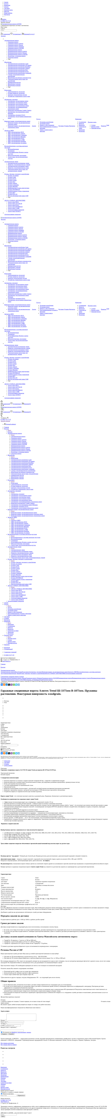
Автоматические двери (18, 550)
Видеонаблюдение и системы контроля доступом (25, 537)
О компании (4, 1068)
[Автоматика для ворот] (18, 98)
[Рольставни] (18, 88)
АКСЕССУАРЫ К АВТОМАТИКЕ (21, 588)
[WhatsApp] (14, 685)
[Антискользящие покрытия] (18, 213)
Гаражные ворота (6, 678)
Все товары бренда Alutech (9, 1044)
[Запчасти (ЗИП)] (18, 129)
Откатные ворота (47, 679)
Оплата (3, 1079)
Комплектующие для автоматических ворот (24, 512)
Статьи (3, 1086)
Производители (5, 1089)
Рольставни (14, 483)
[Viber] (11, 685)
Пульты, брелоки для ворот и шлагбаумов (23, 562)
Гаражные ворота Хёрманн (34, 678)
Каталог (10, 432)
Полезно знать (12, 638)
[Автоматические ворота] (18, 39)
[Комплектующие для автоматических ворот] (18, 119)
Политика (4, 1075)
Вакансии (4, 1072)
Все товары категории (7, 1043)
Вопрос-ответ (5, 1087)
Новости (3, 1070)
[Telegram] (19, 685)
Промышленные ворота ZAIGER (15, 679)
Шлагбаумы (14, 458)
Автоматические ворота (18, 436)
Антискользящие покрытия (74, 673)
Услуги (10, 607)
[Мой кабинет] (2, 401)
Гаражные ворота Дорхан (18, 678)
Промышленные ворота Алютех (81, 678)
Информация (4, 1076)
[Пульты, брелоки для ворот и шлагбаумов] (18, 172)
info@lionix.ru (6, 661)
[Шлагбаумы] (18, 60)
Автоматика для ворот (17, 494)
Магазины (4, 1073)
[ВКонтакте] (2, 685)
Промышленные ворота (65, 678)
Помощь (3, 1078)
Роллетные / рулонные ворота (33, 679)
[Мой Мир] (7, 685)
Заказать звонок (5, 421)
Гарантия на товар (6, 1082)
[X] (9, 685)
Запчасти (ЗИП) (15, 520)
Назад (9, 430)
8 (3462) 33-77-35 (6, 21)
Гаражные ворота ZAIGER (50, 678)
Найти (3, 1116)
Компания (11, 624)
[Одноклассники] (4, 685)
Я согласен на (17, 1032)
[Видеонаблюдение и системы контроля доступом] (18, 144)
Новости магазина (8, 1094)
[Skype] (16, 685)
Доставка (3, 1081)
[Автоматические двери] (18, 160)
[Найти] (1, 32)
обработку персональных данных (21, 1032)
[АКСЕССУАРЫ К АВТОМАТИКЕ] (18, 199)
